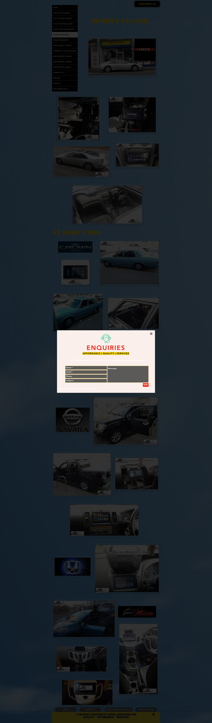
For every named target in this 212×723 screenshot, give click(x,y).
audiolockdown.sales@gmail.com (129, 360)
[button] (151, 333)
